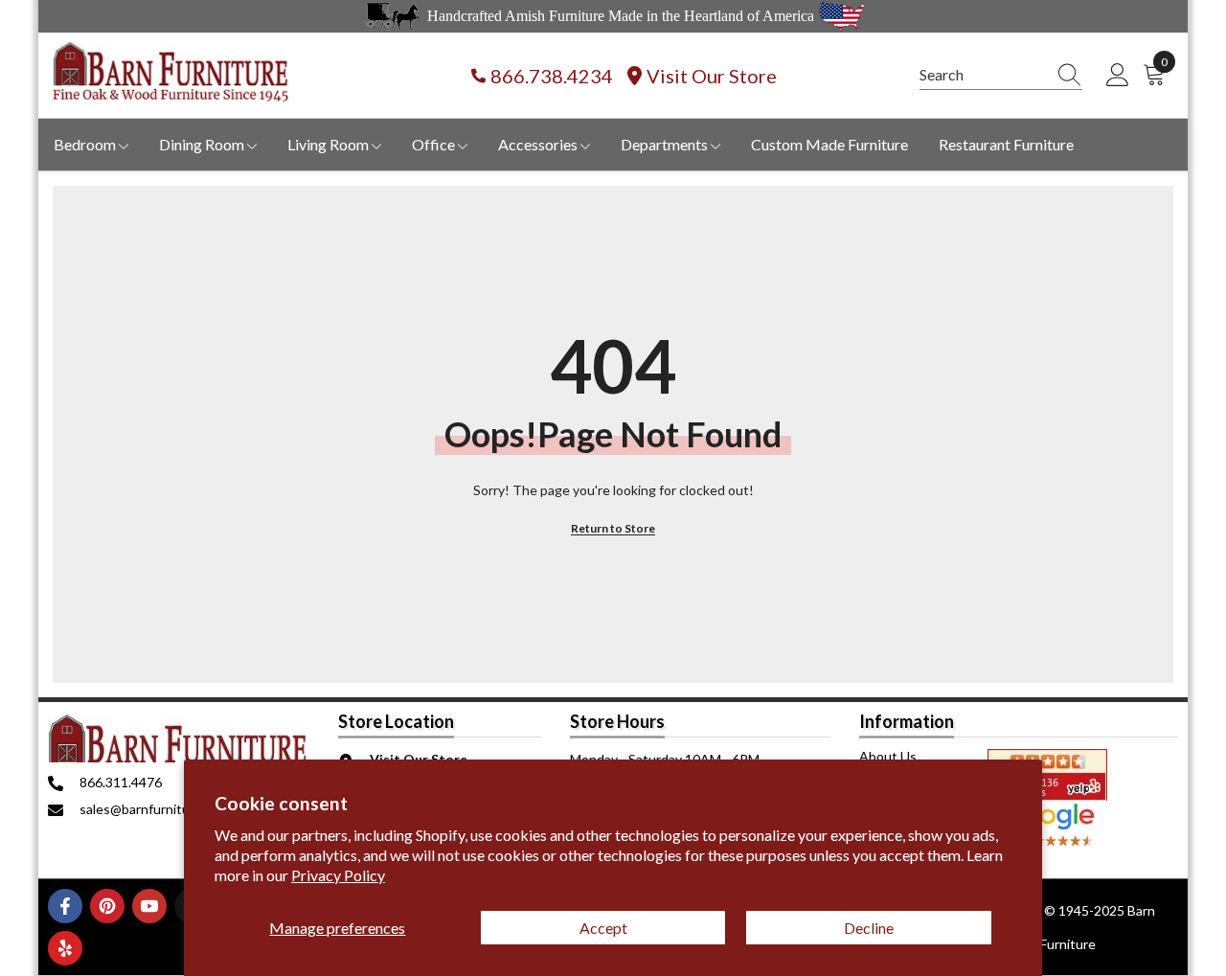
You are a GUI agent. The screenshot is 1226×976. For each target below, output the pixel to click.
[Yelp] (65, 948)
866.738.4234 (551, 75)
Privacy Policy (338, 875)
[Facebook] (65, 906)
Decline (869, 928)
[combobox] (983, 74)
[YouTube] (149, 906)
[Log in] (1117, 75)
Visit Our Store (712, 75)
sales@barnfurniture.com (154, 809)
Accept (603, 928)
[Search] (1001, 75)
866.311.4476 (120, 782)
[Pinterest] (107, 906)
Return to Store (613, 528)
